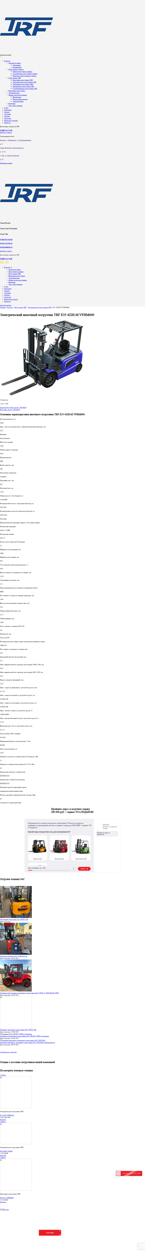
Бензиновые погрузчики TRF (23, 86)
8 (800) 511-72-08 (6, 259)
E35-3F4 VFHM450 (7, 1115)
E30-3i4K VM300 (6, 1151)
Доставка (7, 114)
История (128, 1231)
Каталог (7, 61)
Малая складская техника (17, 95)
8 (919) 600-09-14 (6, 247)
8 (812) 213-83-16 (6, 243)
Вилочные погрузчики (16, 91)
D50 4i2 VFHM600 (6, 1198)
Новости (7, 123)
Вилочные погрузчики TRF (23, 80)
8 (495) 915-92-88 (6, 240)
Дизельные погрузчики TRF (23, 84)
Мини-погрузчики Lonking (22, 72)
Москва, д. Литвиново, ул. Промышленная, (15, 140)
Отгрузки (7, 118)
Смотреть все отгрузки (8, 1052)
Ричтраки (11, 103)
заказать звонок (5, 55)
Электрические (14, 93)
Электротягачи (18, 101)
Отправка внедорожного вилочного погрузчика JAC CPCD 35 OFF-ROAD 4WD (29, 993)
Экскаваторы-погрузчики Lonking (25, 74)
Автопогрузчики (14, 63)
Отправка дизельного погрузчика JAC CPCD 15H (18, 1030)
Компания (129, 1214)
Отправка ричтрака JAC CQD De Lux (13, 956)
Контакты (7, 110)
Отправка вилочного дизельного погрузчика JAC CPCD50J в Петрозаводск (27, 1043)
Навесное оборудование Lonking (24, 76)
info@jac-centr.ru (6, 132)
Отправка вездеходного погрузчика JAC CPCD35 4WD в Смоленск (24, 1036)
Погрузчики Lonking (15, 69)
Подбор (7, 116)
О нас (6, 108)
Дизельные (17, 65)
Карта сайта (5, 1240)
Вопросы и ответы (11, 121)
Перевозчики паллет (20, 99)
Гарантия (62, 1231)
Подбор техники (50, 1232)
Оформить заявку (6, 163)
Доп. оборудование (15, 106)
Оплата (7, 112)
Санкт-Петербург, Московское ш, (12, 148)
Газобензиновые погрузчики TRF (25, 89)
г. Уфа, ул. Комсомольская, (9, 155)
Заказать (3, 408)
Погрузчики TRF (14, 78)
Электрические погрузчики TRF (24, 82)
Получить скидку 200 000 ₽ (16, 408)
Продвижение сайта (8, 1244)
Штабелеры (17, 97)
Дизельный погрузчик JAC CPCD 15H (14, 919)
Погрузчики (108, 1214)
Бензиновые (17, 67)
